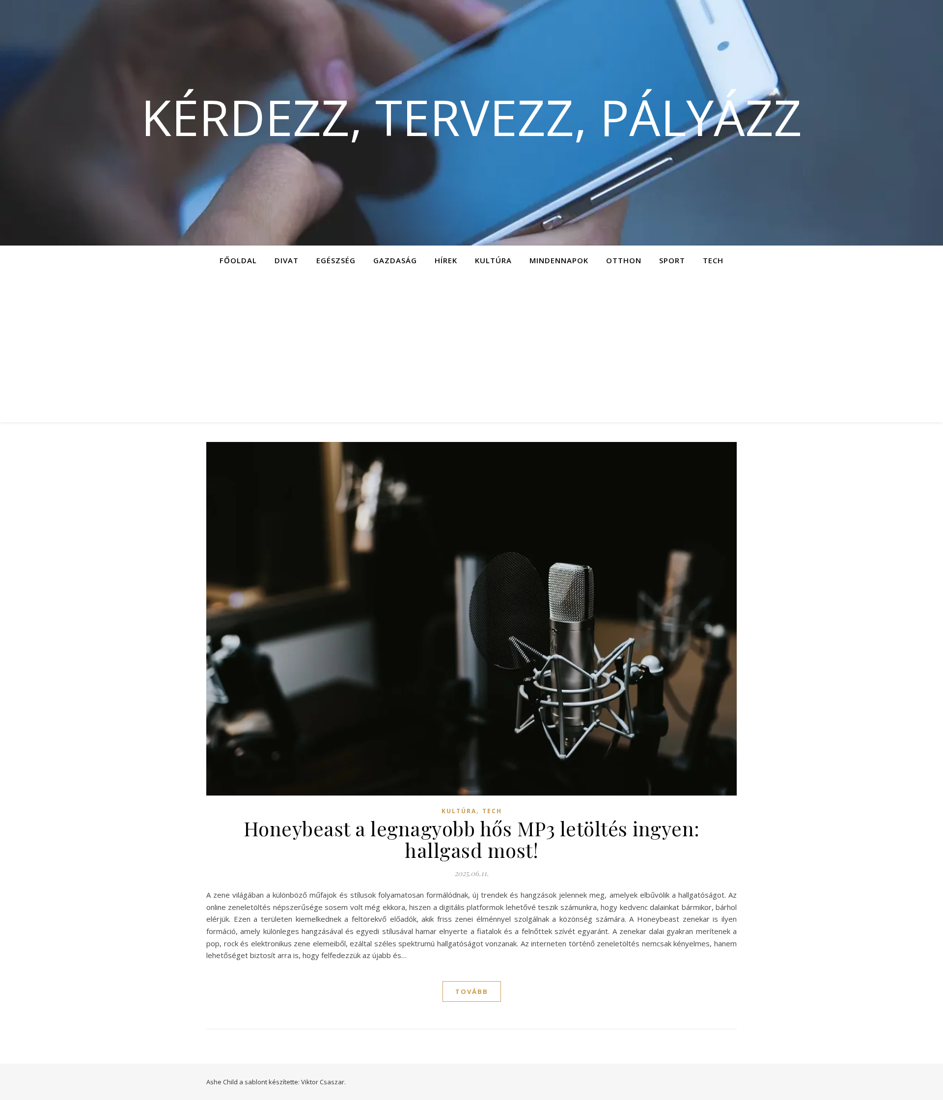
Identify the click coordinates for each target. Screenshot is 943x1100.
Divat (287, 260)
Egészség (336, 260)
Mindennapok (558, 260)
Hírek (446, 260)
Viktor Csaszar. (323, 1081)
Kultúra (493, 260)
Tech (713, 260)
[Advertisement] (471, 348)
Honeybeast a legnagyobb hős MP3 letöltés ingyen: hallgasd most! (472, 839)
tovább (471, 991)
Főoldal (238, 260)
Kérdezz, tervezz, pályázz (471, 116)
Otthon (623, 260)
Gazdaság (395, 260)
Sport (672, 260)
